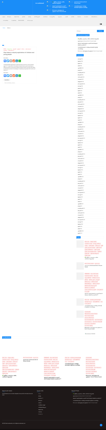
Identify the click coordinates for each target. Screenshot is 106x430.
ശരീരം (86, 245)
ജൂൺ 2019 (80, 233)
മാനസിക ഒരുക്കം (98, 319)
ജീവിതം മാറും (87, 281)
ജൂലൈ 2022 (80, 169)
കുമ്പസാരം (97, 263)
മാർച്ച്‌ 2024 (80, 124)
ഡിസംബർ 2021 (81, 185)
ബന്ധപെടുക (30, 20)
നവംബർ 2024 (80, 106)
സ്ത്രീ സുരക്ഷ (97, 249)
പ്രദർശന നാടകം (88, 243)
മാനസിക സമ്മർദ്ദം (89, 325)
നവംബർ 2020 (80, 215)
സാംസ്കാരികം (52, 16)
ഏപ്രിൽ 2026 (80, 68)
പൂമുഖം (3, 16)
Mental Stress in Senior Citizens (91, 313)
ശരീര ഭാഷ (97, 245)
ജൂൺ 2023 (80, 144)
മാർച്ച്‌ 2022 (80, 178)
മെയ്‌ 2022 (80, 174)
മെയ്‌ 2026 (80, 65)
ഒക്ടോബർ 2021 (81, 190)
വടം (101, 301)
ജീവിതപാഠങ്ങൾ (96, 283)
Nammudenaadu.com (10, 423)
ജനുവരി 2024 (80, 129)
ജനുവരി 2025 (80, 101)
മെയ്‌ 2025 (80, 92)
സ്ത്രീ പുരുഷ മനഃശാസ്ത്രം (90, 247)
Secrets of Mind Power (89, 317)
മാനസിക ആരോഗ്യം (89, 319)
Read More (7, 79)
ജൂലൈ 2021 (80, 197)
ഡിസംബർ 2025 (81, 77)
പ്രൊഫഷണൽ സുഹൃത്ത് (90, 289)
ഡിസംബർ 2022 (81, 158)
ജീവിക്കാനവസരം (96, 277)
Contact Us (40, 414)
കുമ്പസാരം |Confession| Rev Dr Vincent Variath (87, 41)
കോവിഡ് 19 (40, 398)
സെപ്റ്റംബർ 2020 (81, 219)
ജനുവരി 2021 (80, 210)
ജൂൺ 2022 (80, 172)
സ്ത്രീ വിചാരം (98, 247)
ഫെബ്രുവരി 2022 (81, 181)
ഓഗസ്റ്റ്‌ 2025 (80, 86)
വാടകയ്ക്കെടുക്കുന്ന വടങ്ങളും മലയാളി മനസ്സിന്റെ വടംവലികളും (88, 48)
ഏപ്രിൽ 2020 (80, 230)
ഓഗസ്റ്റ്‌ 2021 (80, 194)
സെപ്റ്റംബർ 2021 (81, 192)
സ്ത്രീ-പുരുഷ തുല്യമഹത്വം (90, 251)
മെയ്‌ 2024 (80, 120)
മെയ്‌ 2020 (80, 228)
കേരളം (29, 16)
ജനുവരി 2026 (80, 74)
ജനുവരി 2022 (80, 183)
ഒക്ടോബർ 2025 (81, 81)
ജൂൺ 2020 (80, 226)
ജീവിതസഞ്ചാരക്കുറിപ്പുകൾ (90, 285)
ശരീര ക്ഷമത (91, 245)
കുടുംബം (60, 16)
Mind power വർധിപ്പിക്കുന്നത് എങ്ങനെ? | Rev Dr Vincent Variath (90, 51)
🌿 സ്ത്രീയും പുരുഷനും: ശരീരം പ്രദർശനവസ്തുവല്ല (88, 38)
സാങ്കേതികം (13, 20)
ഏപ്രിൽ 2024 (80, 122)
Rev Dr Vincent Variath (89, 263)
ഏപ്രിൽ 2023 (80, 149)
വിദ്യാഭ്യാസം (94, 16)
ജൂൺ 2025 (80, 90)
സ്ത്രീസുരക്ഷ (87, 255)
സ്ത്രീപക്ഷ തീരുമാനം (94, 253)
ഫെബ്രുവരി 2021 (81, 208)
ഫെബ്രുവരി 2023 (81, 154)
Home (39, 393)
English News (21, 20)
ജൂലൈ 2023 (80, 142)
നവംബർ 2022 (80, 160)
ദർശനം (39, 402)
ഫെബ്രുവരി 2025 (81, 99)
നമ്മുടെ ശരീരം (93, 241)
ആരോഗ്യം (16, 16)
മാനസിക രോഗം (88, 321)
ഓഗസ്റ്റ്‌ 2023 (80, 140)
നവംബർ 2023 (80, 133)
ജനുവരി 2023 (80, 156)
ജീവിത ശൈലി (94, 281)
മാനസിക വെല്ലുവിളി (97, 321)
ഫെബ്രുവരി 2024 (81, 126)
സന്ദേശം (79, 16)
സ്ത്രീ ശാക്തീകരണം (89, 249)
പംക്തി (66, 16)
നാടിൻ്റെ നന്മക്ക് (41, 405)
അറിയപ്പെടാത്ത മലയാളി (95, 299)
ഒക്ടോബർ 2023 (81, 135)
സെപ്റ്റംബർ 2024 (81, 111)
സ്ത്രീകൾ (99, 251)
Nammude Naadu (8, 82)
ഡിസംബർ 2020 (81, 212)
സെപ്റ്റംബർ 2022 (81, 165)
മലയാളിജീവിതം (96, 301)
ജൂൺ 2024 (80, 117)
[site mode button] (100, 24)
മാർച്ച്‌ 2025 (80, 97)
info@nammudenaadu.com (20, 423)
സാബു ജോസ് (100, 289)
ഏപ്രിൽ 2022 (80, 176)
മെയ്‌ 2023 (80, 147)
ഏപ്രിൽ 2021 (80, 203)
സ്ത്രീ (102, 245)
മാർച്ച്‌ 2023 (80, 151)
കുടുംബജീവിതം (88, 277)
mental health (87, 311)
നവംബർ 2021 (80, 187)
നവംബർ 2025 (80, 79)
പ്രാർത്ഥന (45, 16)
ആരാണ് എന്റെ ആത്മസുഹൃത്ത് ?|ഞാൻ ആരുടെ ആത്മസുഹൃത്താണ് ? (87, 44)
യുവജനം (5, 50)
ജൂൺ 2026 (80, 63)
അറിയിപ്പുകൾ (37, 16)
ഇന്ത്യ (23, 16)
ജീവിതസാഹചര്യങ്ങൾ (89, 287)
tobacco (13, 82)
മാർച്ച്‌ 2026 (80, 70)
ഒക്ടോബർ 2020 (81, 217)
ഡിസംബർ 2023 (81, 131)
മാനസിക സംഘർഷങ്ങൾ (90, 323)
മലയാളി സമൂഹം (88, 301)
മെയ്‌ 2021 (80, 201)
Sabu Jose (87, 241)
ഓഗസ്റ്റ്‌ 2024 (80, 113)
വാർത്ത (72, 16)
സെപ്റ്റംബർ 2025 (81, 83)
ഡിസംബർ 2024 (81, 104)
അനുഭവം (9, 16)
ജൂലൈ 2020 (80, 224)
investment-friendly (89, 275)
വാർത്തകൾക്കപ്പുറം (42, 407)
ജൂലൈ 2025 (80, 88)
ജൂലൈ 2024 (80, 115)
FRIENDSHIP (87, 273)
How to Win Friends (94, 273)
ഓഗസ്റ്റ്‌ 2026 (80, 58)
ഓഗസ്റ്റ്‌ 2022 (80, 167)
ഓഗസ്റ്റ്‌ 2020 (80, 221)
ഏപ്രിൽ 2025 (80, 95)
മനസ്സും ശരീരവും (96, 243)
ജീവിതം (86, 279)
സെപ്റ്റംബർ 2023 (81, 138)
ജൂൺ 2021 (80, 199)
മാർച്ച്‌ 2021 (80, 206)
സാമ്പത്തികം (5, 20)
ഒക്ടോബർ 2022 (81, 163)
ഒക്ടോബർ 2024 (81, 108)
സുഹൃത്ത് (87, 291)
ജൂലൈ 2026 (80, 61)
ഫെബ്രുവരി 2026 (81, 72)
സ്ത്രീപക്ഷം (87, 253)
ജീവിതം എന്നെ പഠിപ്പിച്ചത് (94, 279)
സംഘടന (86, 16)
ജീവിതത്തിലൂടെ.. (88, 283)
